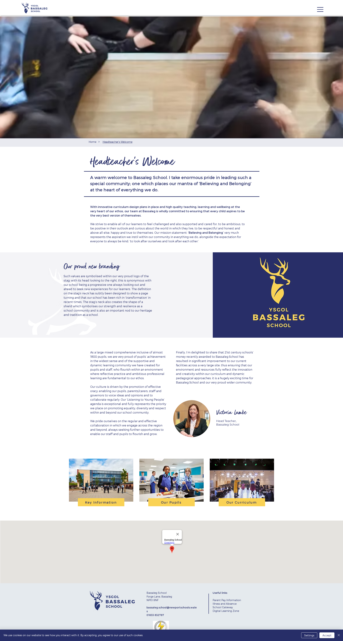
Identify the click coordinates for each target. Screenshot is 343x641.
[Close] (339, 635)
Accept (326, 635)
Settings (309, 635)
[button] (320, 9)
